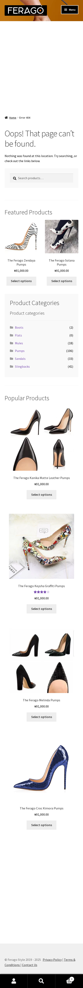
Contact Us (29, 965)
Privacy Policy (52, 960)
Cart (64, 978)
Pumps (20, 351)
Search (41, 981)
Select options (21, 281)
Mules (19, 343)
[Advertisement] (41, 66)
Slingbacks (22, 366)
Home (12, 117)
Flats (18, 335)
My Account (14, 981)
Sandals (20, 359)
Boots (19, 327)
